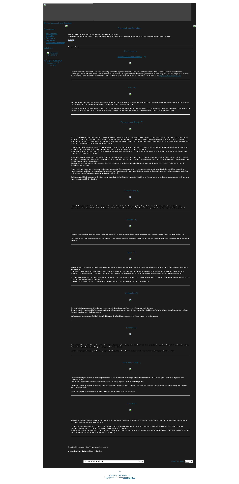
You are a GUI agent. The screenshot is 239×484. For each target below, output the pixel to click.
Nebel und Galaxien (130, 362)
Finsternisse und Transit (130, 122)
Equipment (50, 38)
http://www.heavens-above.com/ (170, 76)
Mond (129, 87)
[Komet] (130, 334)
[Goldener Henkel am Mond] (73, 41)
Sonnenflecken (130, 191)
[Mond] (130, 94)
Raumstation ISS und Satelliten (130, 57)
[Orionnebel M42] (130, 369)
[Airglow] (130, 410)
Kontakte (50, 36)
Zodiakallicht (130, 293)
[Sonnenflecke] (130, 197)
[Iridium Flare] (71, 41)
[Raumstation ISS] (130, 63)
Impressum (50, 40)
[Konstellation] (130, 226)
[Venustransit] (69, 41)
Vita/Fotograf (51, 34)
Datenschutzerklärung (55, 43)
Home (46, 23)
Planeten (129, 219)
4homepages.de (129, 478)
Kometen (129, 328)
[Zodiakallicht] (130, 300)
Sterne (129, 252)
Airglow (130, 403)
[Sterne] (130, 259)
